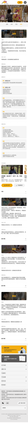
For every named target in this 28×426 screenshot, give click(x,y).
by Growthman (14, 419)
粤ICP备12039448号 (14, 416)
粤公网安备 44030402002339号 (14, 418)
